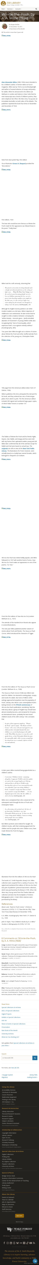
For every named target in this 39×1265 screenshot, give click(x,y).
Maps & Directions (8, 1204)
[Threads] (14, 1243)
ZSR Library (14, 2)
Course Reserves (7, 1095)
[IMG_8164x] (19, 363)
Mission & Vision (7, 1207)
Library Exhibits (7, 1159)
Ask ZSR (19, 1216)
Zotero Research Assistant (10, 1123)
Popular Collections (8, 1164)
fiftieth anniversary (23, 705)
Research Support (8, 1119)
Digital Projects (7, 1014)
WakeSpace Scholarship (9, 1145)
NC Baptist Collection (9, 1161)
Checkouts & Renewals (9, 1092)
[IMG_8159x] (19, 57)
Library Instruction (8, 1111)
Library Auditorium (8, 1183)
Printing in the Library (9, 1099)
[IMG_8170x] (19, 661)
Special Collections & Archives (11, 1007)
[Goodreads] (24, 1243)
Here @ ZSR (15, 1068)
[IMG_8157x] (19, 134)
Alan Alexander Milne (9, 82)
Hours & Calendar (8, 1200)
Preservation (6, 1027)
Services (9, 9)
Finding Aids (6, 1157)
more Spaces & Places (8, 1190)
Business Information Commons (12, 1178)
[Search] (34, 1058)
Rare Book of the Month (17, 29)
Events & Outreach (8, 1197)
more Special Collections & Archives (12, 1168)
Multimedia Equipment (9, 1097)
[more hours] (22, 5)
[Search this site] (36, 8)
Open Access (6, 1138)
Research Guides (7, 1116)
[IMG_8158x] (19, 256)
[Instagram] (7, 1243)
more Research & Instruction (10, 1125)
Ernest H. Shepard (19, 163)
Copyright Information (9, 1133)
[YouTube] (30, 1243)
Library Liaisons (7, 1135)
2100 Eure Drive (15, 1236)
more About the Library (8, 1211)
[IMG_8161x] (19, 482)
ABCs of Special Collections (10, 1011)
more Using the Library (8, 1104)
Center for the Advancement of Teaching (15, 1181)
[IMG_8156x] (19, 194)
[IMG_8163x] (19, 854)
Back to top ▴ (19, 1221)
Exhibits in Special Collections (11, 1017)
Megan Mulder (15, 24)
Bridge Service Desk (8, 1176)
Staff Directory (6, 1209)
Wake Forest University (19, 1229)
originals (5, 448)
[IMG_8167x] (19, 591)
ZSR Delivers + (8, 1102)
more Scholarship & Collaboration (11, 1147)
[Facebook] (4, 1243)
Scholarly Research (8, 1142)
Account (17, 9)
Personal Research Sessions (11, 1114)
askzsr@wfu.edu (15, 1238)
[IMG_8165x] (19, 756)
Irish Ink (4, 1020)
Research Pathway (8, 1140)
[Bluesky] (17, 1243)
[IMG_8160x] (19, 420)
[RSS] (34, 1243)
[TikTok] (27, 1243)
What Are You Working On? (10, 1037)
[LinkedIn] (11, 1243)
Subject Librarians (8, 1121)
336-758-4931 (25, 1238)
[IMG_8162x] (19, 531)
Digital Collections (8, 1154)
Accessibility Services (8, 1090)
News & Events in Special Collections (13, 1024)
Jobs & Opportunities (9, 1202)
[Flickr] (21, 1243)
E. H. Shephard (12, 929)
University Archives (8, 1034)
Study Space (6, 1185)
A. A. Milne (5, 929)
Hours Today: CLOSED (13, 5)
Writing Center (6, 1188)
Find (3, 9)
